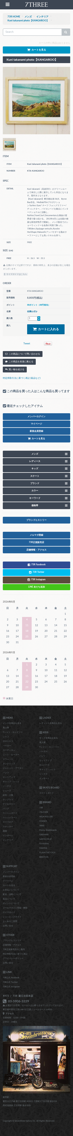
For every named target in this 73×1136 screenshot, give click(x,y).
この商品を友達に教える (20, 361)
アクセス (9, 1014)
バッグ (6, 809)
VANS (41, 826)
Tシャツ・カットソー (13, 732)
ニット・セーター (11, 755)
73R (41, 808)
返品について (9, 899)
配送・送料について (12, 894)
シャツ (6, 737)
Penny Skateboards (48, 830)
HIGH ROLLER (46, 817)
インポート (8, 836)
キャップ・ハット (11, 782)
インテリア (42, 17)
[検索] (66, 32)
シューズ (7, 791)
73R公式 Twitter (10, 982)
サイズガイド (9, 912)
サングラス (8, 800)
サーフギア (8, 822)
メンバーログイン (11, 872)
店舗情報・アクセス (12, 945)
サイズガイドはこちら (16, 274)
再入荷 (6, 728)
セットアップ (9, 777)
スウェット (8, 759)
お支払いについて (11, 890)
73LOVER (43, 812)
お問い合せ (8, 926)
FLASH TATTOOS (47, 853)
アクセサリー (9, 804)
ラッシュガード (10, 813)
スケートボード (46, 793)
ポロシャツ (8, 741)
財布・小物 (8, 795)
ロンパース (44, 765)
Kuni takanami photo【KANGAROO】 (28, 20)
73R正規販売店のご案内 (14, 949)
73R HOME (13, 17)
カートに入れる (47, 329)
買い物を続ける (15, 369)
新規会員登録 (9, 876)
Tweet (26, 343)
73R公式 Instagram (11, 987)
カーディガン (9, 750)
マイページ (8, 881)
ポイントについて (11, 903)
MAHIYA (43, 848)
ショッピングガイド (12, 917)
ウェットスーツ (10, 818)
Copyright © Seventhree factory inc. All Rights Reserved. (29, 1121)
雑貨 (5, 831)
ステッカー (8, 827)
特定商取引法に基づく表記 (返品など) (21, 378)
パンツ (6, 773)
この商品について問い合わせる (23, 354)
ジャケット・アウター (13, 768)
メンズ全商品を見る (12, 723)
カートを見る (9, 885)
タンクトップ (9, 764)
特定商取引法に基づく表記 (15, 954)
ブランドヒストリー (12, 940)
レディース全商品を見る (50, 723)
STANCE (43, 821)
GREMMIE (44, 835)
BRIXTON (43, 857)
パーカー (7, 746)
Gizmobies (44, 844)
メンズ (28, 17)
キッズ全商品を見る (48, 738)
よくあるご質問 (10, 921)
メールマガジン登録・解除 (15, 908)
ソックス (7, 786)
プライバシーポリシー (13, 958)
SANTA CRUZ (45, 839)
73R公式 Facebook (11, 978)
